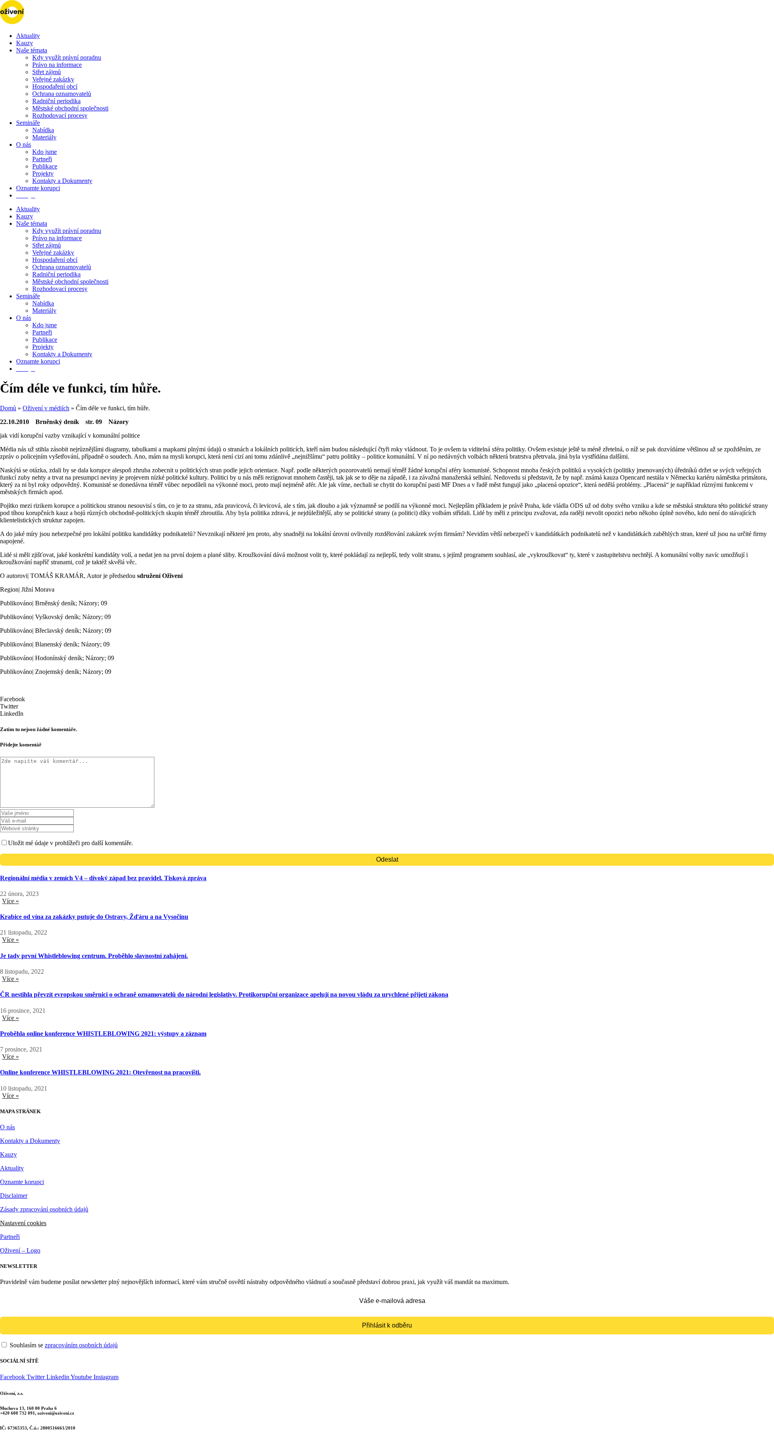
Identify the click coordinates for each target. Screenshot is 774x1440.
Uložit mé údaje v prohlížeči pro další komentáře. (70, 842)
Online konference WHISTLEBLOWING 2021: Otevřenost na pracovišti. (100, 1072)
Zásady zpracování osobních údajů (44, 1209)
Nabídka (43, 130)
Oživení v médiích (46, 408)
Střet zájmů (46, 72)
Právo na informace (57, 64)
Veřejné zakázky (53, 79)
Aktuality (28, 35)
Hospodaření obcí (54, 86)
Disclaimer (13, 1195)
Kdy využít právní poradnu (66, 57)
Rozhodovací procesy (59, 115)
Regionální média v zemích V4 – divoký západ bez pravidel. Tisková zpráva (103, 878)
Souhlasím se (63, 1345)
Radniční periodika (56, 101)
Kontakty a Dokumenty (62, 180)
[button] (387, 699)
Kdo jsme (44, 151)
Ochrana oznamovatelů (61, 93)
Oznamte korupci (38, 188)
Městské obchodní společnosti (70, 108)
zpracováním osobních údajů (81, 1345)
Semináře (28, 122)
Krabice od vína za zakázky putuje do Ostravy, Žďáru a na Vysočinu (94, 916)
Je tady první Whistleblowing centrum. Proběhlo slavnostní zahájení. (94, 955)
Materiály (44, 137)
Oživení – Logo (20, 1250)
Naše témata (31, 50)
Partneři (42, 159)
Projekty (43, 173)
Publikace (44, 166)
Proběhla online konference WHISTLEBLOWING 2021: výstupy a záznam (103, 1033)
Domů (8, 408)
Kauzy (24, 42)
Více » (10, 901)
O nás (23, 144)
